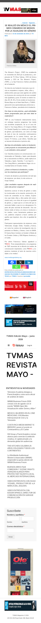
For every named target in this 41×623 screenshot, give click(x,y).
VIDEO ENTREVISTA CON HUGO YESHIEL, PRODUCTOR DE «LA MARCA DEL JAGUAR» (21, 483)
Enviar (11, 537)
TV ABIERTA (23, 274)
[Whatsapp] (16, 267)
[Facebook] (12, 262)
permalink (27, 276)
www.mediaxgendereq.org (13, 257)
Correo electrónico (15, 526)
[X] (20, 262)
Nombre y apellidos (16, 515)
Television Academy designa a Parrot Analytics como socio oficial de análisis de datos (21, 394)
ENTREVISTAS (9, 272)
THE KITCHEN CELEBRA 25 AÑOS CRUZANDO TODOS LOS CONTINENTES (21, 448)
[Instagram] (25, 267)
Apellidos (25, 522)
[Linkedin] (29, 262)
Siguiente (33, 23)
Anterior (24, 23)
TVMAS (14, 276)
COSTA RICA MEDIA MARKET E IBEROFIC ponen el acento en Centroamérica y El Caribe (20, 427)
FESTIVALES (18, 272)
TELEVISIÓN (14, 274)
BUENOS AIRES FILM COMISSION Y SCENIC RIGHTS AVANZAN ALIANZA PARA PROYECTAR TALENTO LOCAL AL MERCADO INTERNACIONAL (21, 471)
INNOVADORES (28, 272)
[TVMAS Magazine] (12, 9)
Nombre (9, 522)
